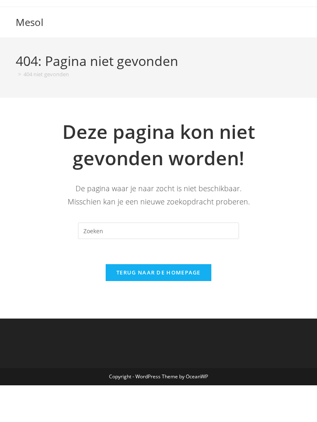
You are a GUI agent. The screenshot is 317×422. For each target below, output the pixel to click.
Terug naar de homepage (158, 272)
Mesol (29, 22)
